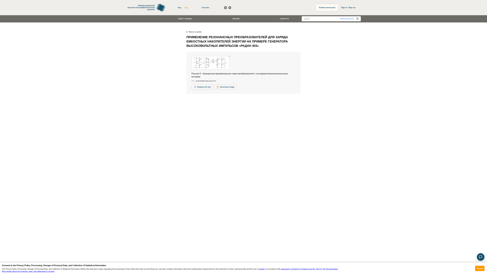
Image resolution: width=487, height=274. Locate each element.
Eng (186, 8)
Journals (205, 7)
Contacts (284, 19)
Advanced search (347, 19)
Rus (179, 8)
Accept (480, 268)
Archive (236, 19)
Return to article (195, 32)
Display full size (204, 87)
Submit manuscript (327, 7)
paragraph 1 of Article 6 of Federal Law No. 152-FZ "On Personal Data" (309, 269)
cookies (262, 269)
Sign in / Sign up (348, 7)
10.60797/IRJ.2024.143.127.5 (206, 81)
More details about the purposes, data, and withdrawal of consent (28, 271)
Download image (227, 87)
